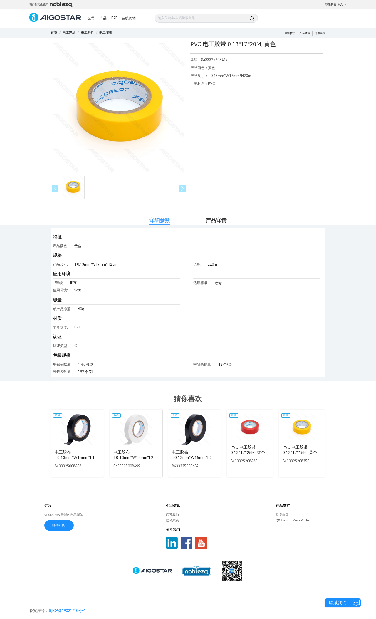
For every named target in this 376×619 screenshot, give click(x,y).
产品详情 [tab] (216, 220)
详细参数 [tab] (159, 220)
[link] (69, 33)
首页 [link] (54, 33)
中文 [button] (340, 4)
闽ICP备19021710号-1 (67, 610)
